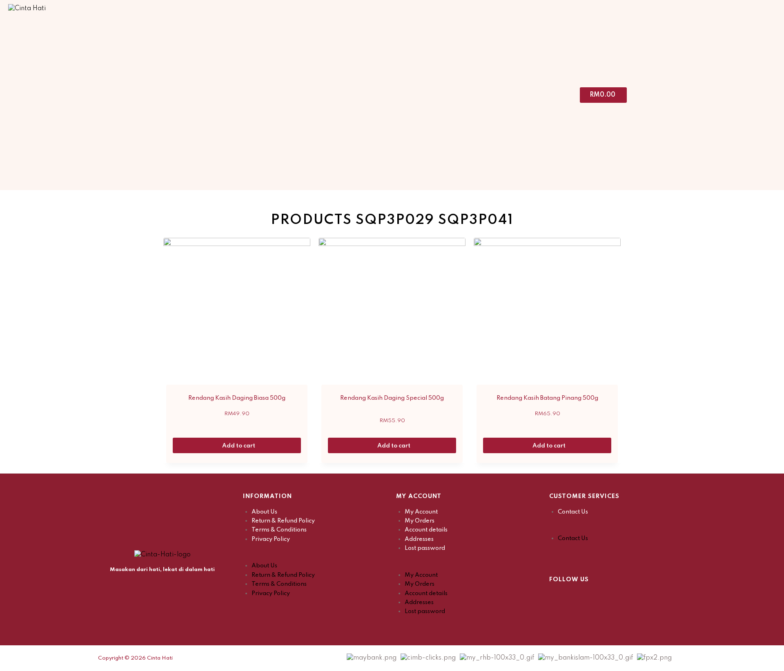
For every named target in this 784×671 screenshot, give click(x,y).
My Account (421, 512)
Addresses (419, 539)
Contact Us (573, 512)
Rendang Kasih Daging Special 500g (392, 398)
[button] (315, 556)
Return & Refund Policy (283, 521)
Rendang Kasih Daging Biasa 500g (236, 398)
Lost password (425, 548)
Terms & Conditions (279, 530)
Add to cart (239, 446)
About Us (264, 512)
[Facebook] (555, 597)
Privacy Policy (271, 539)
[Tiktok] (596, 597)
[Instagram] (576, 597)
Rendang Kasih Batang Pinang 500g (547, 398)
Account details (426, 530)
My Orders (419, 521)
